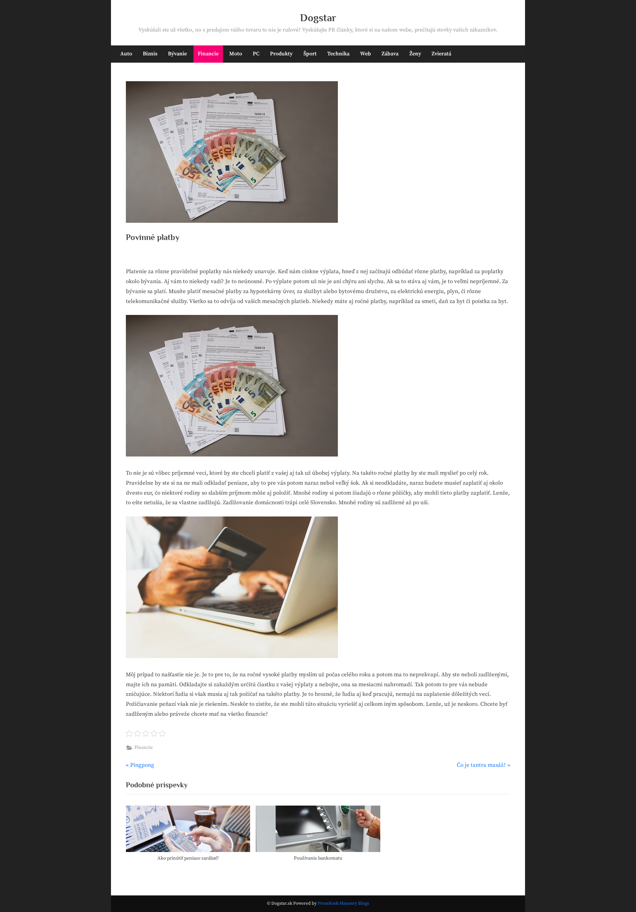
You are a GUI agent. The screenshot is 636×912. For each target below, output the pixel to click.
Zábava (390, 53)
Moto (235, 53)
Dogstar (318, 18)
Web (365, 53)
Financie (208, 53)
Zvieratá (441, 53)
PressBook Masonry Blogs (343, 903)
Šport (310, 53)
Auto (126, 53)
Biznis (150, 53)
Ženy (415, 53)
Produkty (281, 53)
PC (256, 53)
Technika (338, 53)
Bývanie (177, 53)
